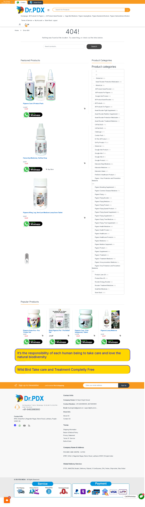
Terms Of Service (69, 438)
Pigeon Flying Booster (102, 198)
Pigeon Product (100, 248)
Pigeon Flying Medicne (102, 201)
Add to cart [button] (84, 163)
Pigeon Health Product (102, 230)
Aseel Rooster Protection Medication (107, 82)
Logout (55, 20)
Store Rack (48, 20)
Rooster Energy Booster (102, 282)
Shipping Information (69, 429)
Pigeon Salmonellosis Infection (120, 16)
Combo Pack (99, 135)
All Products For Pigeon (36, 16)
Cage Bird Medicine (71, 16)
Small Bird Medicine (101, 289)
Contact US (67, 419)
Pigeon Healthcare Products (104, 237)
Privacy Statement (69, 435)
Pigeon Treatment (100, 255)
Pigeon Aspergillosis (85, 16)
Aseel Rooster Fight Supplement (105, 110)
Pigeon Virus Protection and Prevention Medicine (106, 179)
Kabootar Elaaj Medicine (102, 164)
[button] (141, 496)
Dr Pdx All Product (100, 139)
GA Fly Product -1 (100, 142)
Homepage (24, 16)
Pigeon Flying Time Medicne (104, 219)
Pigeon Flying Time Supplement (105, 223)
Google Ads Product (101, 96)
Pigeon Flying (99, 194)
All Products (98, 103)
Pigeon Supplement (101, 251)
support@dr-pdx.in (90, 408)
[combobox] (88, 9)
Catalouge (98, 132)
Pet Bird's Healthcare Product (104, 175)
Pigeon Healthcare (101, 233)
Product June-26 (100, 274)
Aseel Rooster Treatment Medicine (106, 121)
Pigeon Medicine (100, 241)
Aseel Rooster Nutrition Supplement (106, 114)
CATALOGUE (99, 124)
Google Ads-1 (99, 153)
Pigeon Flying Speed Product (104, 208)
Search (94, 46)
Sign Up (123, 385)
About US (66, 416)
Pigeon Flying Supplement (103, 216)
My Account (38, 20)
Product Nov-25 (100, 278)
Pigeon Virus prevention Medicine (106, 262)
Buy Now (51, 169)
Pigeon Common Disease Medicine (106, 191)
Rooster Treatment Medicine (104, 285)
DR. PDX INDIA (21, 479)
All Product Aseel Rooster (54, 16)
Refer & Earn (67, 441)
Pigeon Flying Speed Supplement (105, 212)
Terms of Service (26, 20)
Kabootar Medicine (101, 167)
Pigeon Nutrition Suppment (103, 244)
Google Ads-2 (99, 157)
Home (17, 30)
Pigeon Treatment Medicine (104, 258)
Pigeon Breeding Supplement (104, 187)
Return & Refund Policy (70, 432)
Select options (84, 109)
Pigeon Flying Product (102, 205)
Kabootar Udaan (100, 171)
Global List (98, 78)
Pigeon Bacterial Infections (100, 16)
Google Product (100, 160)
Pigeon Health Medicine (102, 226)
